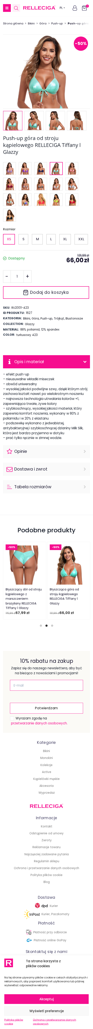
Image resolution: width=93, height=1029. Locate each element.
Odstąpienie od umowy (46, 833)
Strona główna (13, 23)
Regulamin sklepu (46, 861)
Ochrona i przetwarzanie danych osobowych (54, 1022)
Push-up (57, 23)
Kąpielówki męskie (46, 779)
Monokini (46, 758)
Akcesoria (46, 786)
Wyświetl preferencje (46, 1011)
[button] (7, 8)
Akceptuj (46, 999)
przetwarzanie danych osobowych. (39, 723)
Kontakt (46, 826)
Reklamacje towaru (46, 847)
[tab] (41, 625)
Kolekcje (46, 765)
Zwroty (47, 840)
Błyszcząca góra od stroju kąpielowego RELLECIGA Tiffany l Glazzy (64, 596)
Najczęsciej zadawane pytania (46, 854)
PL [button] (61, 8)
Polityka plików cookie (13, 1022)
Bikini (31, 23)
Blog (46, 882)
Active (46, 772)
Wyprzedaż (46, 793)
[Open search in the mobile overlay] (16, 8)
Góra (42, 23)
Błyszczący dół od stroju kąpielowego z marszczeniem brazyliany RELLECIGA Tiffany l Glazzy (23, 598)
